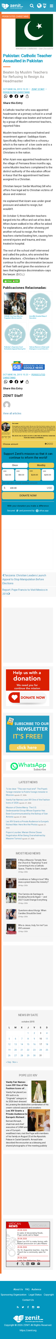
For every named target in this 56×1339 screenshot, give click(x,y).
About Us (18, 1289)
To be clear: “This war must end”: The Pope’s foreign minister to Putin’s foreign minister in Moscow (27, 792)
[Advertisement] (28, 552)
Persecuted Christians (15, 16)
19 (9, 1050)
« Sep (8, 1062)
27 (15, 1055)
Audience (36, 1289)
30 (34, 1055)
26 (9, 1055)
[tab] (17, 1225)
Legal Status (35, 1294)
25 (47, 1050)
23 (34, 1050)
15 (28, 1044)
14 (22, 1044)
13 (15, 1044)
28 (22, 1055)
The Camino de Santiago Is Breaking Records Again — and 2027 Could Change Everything (32, 897)
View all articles (12, 413)
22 (28, 1050)
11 (47, 1039)
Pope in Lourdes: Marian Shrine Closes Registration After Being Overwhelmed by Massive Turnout (25, 835)
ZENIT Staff (38, 89)
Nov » (15, 1062)
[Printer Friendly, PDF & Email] (11, 281)
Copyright (49, 1294)
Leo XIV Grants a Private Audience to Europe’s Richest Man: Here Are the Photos (16, 1117)
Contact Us (28, 1300)
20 (15, 1050)
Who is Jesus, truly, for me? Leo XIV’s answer (33, 926)
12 (9, 1044)
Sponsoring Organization (13, 1294)
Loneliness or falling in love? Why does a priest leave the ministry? (33, 880)
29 (28, 1055)
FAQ (27, 1289)
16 (34, 1044)
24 (40, 1050)
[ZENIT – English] (16, 6)
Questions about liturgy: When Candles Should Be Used (32, 912)
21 (22, 1050)
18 (47, 1044)
